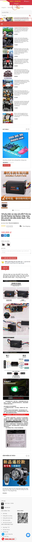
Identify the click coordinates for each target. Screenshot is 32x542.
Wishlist (27, 1)
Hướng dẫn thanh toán (7, 518)
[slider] (3, 225)
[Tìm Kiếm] (30, 15)
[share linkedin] (8, 235)
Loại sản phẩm (5, 12)
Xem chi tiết (6, 165)
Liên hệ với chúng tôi (7, 522)
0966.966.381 (7, 507)
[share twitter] (5, 235)
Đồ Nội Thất (5, 532)
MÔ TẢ (5, 268)
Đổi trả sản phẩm (6, 520)
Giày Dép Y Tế (6, 527)
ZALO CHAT (20, 510)
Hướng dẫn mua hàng (7, 515)
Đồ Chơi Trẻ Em (6, 529)
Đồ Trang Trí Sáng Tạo (8, 534)
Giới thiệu (5, 513)
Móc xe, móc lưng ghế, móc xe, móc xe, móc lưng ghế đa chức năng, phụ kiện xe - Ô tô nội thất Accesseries (21, 115)
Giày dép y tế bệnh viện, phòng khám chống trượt (14, 160)
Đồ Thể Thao (5, 536)
